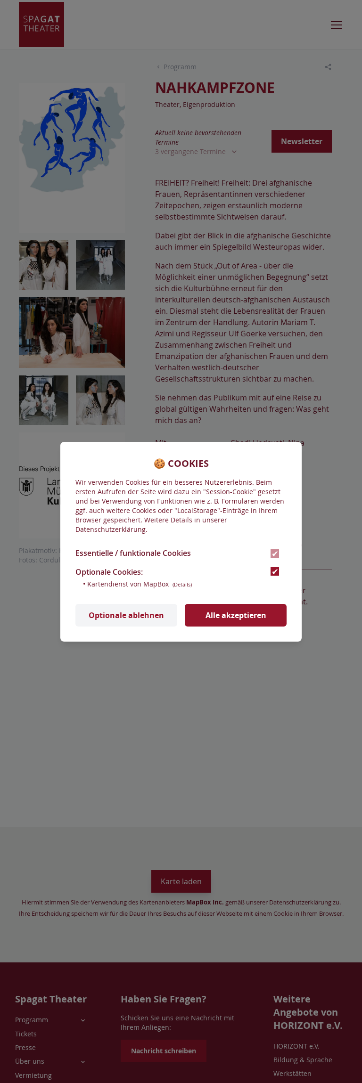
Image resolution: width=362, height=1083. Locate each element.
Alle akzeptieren (236, 615)
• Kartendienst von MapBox (137, 583)
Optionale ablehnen (126, 615)
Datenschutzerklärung (110, 529)
